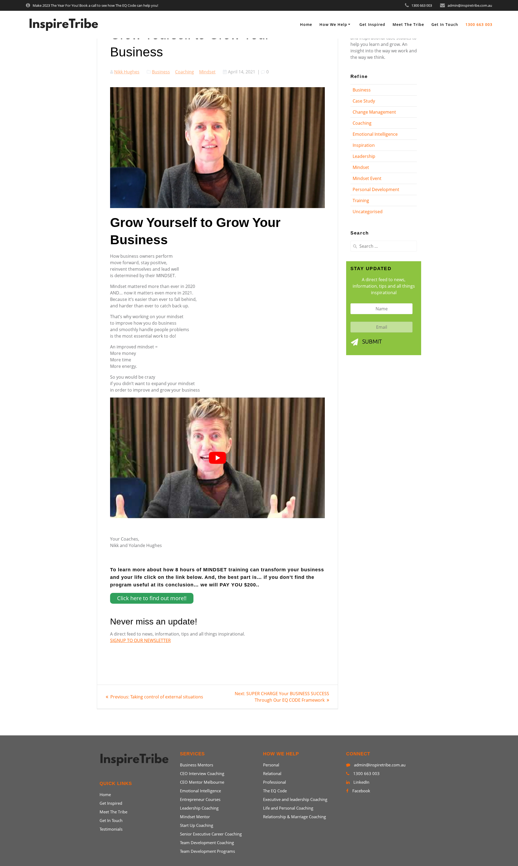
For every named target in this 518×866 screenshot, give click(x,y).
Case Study (364, 101)
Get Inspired (372, 24)
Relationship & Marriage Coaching (294, 816)
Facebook (360, 790)
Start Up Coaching (196, 825)
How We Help (333, 24)
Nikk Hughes (126, 72)
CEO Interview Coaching (202, 773)
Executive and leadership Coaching (295, 799)
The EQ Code (275, 790)
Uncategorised (368, 212)
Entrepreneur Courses (200, 799)
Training (361, 200)
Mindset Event (367, 178)
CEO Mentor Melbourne (202, 782)
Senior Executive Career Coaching (211, 834)
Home (306, 24)
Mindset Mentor (195, 816)
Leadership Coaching (199, 808)
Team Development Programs (207, 851)
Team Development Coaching (207, 842)
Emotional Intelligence (375, 134)
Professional (274, 782)
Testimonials (111, 829)
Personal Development (376, 189)
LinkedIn (360, 782)
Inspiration (364, 145)
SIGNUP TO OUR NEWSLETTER (140, 640)
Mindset (207, 72)
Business (161, 72)
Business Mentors (196, 764)
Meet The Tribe (408, 24)
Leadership (364, 156)
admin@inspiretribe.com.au (379, 764)
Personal (271, 764)
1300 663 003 (478, 24)
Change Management (374, 112)
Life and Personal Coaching (288, 808)
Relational (272, 773)
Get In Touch (444, 24)
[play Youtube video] (217, 458)
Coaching (184, 72)
